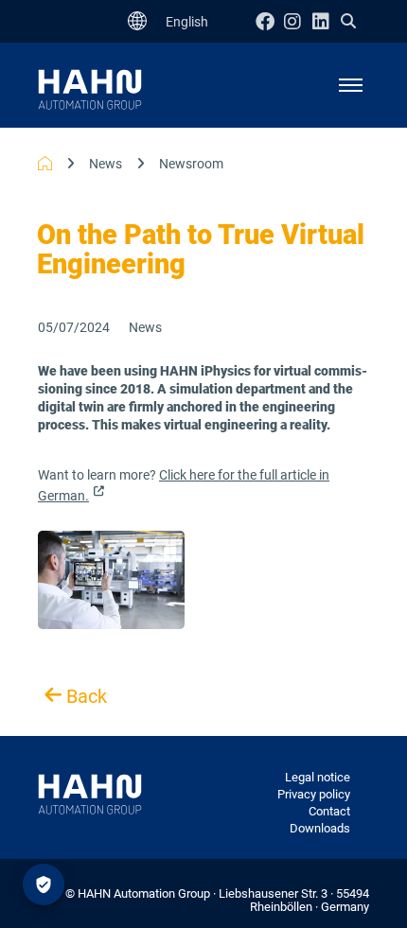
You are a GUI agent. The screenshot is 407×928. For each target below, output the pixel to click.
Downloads (320, 828)
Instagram (298, 21)
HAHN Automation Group (45, 163)
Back (84, 697)
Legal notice (317, 777)
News (105, 163)
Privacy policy (313, 794)
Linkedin (326, 21)
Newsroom (191, 163)
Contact (329, 811)
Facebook (270, 21)
